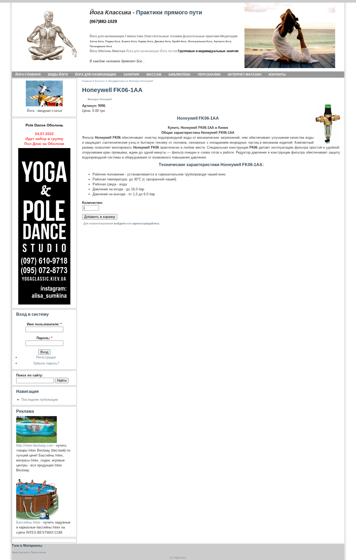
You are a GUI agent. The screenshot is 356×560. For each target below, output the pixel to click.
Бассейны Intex (28, 522)
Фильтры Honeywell (141, 81)
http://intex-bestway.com (34, 445)
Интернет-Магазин (244, 74)
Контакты (277, 74)
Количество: (92, 203)
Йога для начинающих (95, 74)
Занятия (131, 74)
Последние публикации (39, 399)
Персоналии (209, 74)
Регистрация (46, 357)
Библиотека (180, 74)
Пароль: (44, 338)
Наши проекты (21, 552)
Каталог (100, 81)
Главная (87, 81)
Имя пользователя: (44, 324)
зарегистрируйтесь (145, 223)
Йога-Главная (28, 74)
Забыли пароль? (46, 363)
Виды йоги (58, 74)
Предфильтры (117, 81)
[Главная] (47, 35)
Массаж (153, 74)
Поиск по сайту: (29, 375)
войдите (120, 223)
